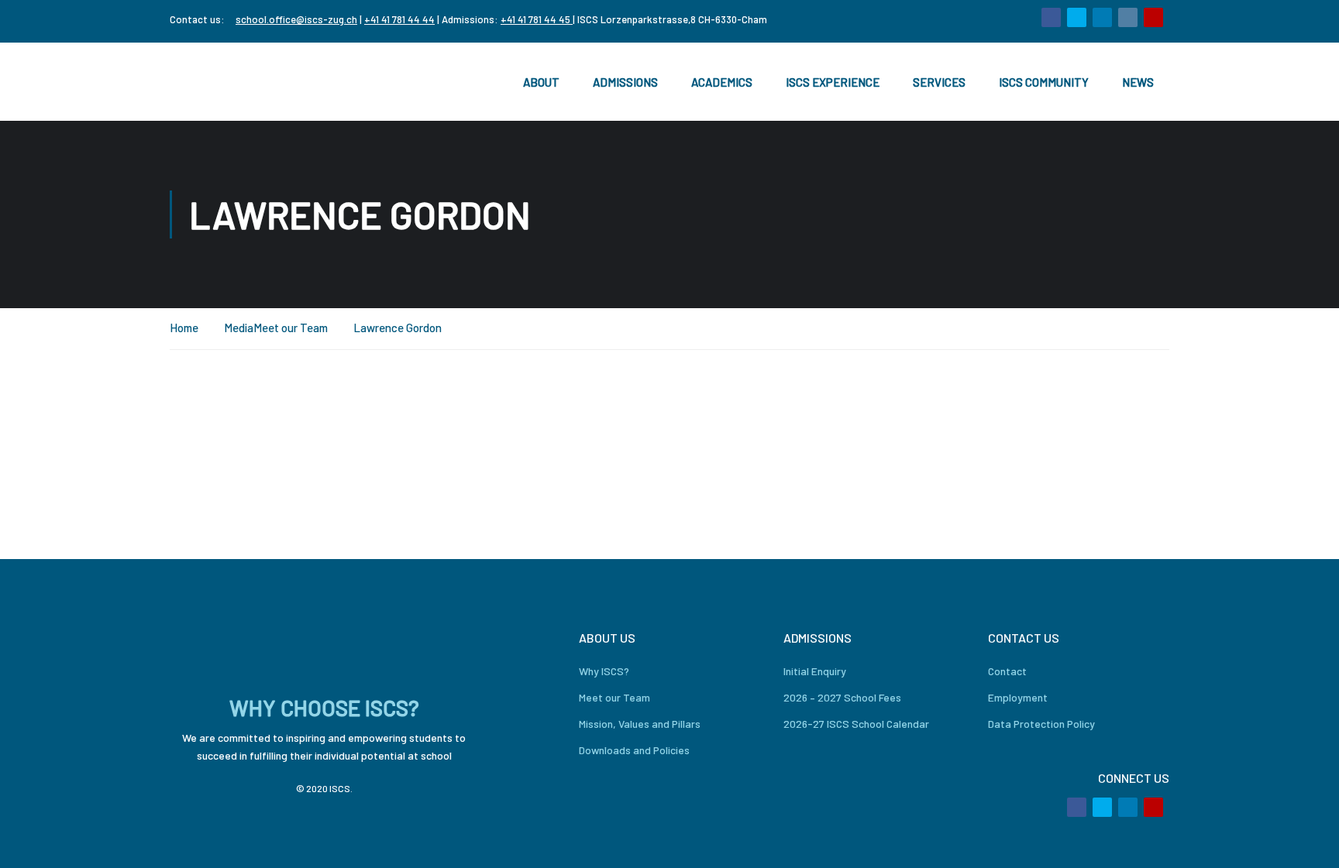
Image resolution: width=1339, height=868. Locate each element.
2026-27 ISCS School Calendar (856, 723)
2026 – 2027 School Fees (842, 697)
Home (184, 328)
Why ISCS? (604, 671)
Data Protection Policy (1041, 723)
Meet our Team (290, 328)
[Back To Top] (1308, 840)
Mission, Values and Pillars (639, 723)
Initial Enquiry (814, 671)
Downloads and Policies (634, 749)
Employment (1018, 697)
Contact (1007, 671)
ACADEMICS (721, 82)
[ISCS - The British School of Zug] (232, 81)
